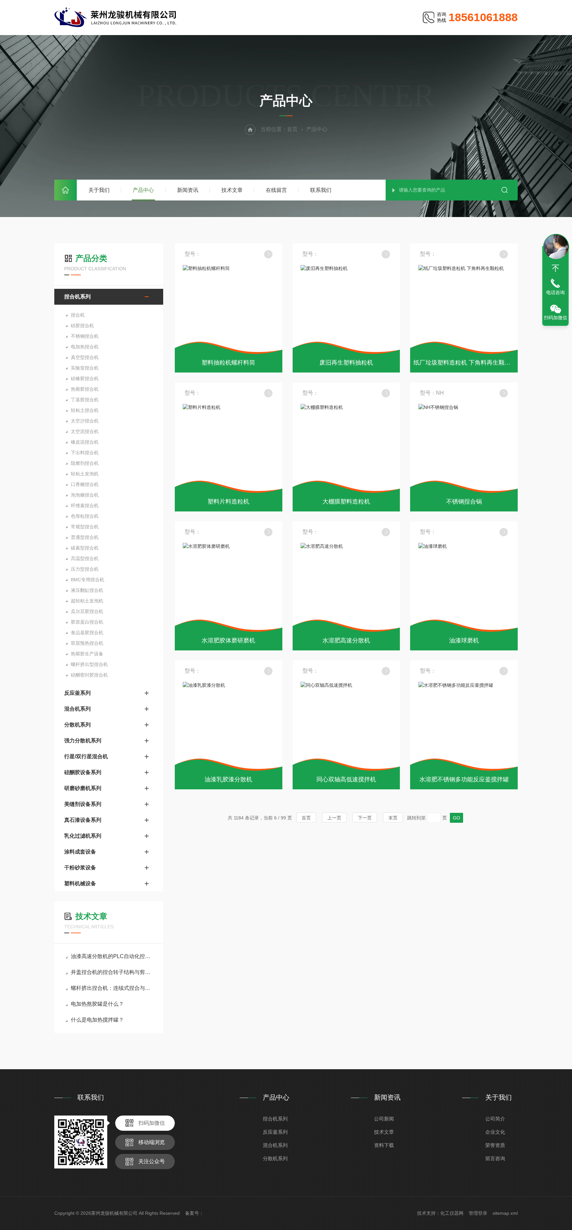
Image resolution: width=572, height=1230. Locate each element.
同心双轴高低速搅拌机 (346, 779)
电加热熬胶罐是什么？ (97, 1004)
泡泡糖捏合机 (85, 495)
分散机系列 (77, 724)
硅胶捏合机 (82, 325)
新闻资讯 (187, 190)
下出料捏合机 (85, 452)
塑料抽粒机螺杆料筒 (228, 362)
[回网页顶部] (555, 268)
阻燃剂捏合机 (85, 463)
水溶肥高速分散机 (346, 640)
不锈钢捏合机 (85, 336)
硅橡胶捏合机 (85, 378)
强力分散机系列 (82, 740)
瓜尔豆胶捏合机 (87, 611)
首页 (65, 190)
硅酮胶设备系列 (82, 772)
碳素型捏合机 (85, 547)
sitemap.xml (505, 1213)
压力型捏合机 (85, 569)
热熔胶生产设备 (87, 653)
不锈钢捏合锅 (464, 501)
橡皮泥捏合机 (85, 442)
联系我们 (320, 190)
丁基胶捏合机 (85, 399)
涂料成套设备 (80, 852)
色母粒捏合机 (85, 516)
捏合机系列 (77, 296)
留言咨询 (495, 1158)
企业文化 (495, 1132)
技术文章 (232, 190)
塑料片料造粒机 (228, 501)
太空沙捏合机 (85, 420)
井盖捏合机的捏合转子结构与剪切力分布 (112, 972)
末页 (393, 817)
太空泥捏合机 (85, 431)
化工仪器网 (451, 1213)
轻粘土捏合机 (85, 410)
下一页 (365, 817)
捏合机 (78, 315)
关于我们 (99, 190)
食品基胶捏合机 (87, 632)
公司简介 (495, 1118)
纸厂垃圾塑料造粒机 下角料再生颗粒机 (464, 362)
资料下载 (384, 1145)
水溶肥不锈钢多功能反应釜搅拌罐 (464, 779)
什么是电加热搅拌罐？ (97, 1020)
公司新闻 (384, 1118)
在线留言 (276, 190)
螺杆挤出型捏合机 (89, 664)
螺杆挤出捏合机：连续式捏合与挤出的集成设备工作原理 (112, 988)
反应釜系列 (77, 693)
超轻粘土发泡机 (87, 600)
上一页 (334, 817)
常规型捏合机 (85, 526)
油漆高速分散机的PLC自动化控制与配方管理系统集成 (112, 956)
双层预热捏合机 (87, 643)
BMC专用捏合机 (87, 579)
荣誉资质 (495, 1145)
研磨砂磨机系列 (82, 788)
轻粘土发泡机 (85, 473)
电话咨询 (555, 292)
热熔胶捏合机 (85, 389)
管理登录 (478, 1213)
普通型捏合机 (85, 537)
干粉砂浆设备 (80, 867)
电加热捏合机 (85, 346)
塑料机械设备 (80, 883)
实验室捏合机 (85, 368)
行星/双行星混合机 (86, 756)
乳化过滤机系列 (82, 836)
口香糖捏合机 (85, 484)
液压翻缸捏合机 (87, 590)
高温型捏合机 (85, 558)
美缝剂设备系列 (82, 804)
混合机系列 (77, 709)
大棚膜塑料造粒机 (346, 501)
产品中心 (143, 190)
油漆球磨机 (464, 640)
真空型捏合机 (85, 357)
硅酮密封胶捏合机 (89, 675)
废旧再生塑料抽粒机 (346, 362)
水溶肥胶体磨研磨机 (228, 640)
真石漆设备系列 (82, 820)
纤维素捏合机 (85, 505)
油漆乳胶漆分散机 (228, 779)
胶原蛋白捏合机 (87, 622)
